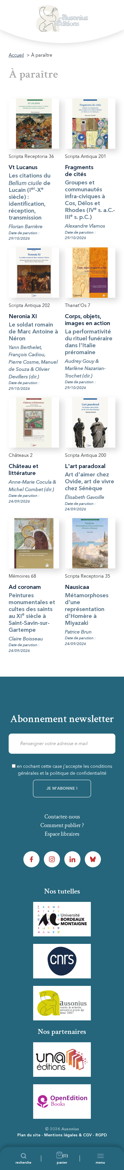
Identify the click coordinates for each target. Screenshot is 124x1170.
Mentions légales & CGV (68, 1135)
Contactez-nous (62, 816)
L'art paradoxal (85, 466)
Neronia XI (23, 317)
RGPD (101, 1135)
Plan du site (28, 1135)
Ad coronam (25, 587)
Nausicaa (77, 587)
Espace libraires (62, 834)
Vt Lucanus (23, 168)
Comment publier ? (62, 825)
